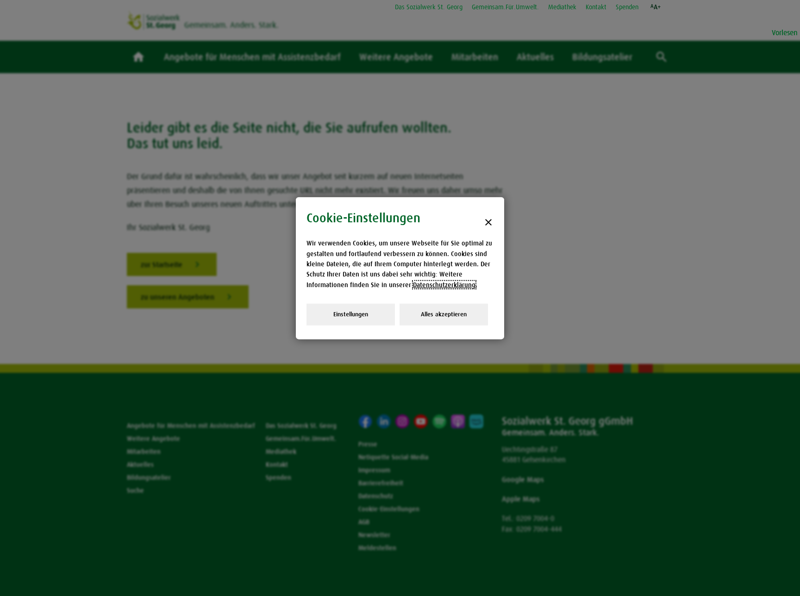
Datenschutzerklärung (444, 284)
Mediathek (562, 7)
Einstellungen (350, 314)
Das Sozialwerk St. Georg (428, 7)
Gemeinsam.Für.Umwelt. (505, 7)
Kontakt (596, 7)
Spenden (627, 7)
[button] (656, 7)
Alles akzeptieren (444, 314)
